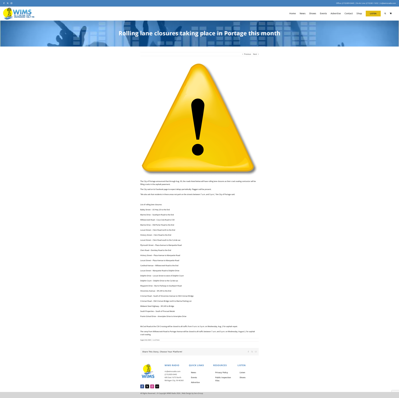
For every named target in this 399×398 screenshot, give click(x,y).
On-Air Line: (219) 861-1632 (367, 3)
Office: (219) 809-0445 (345, 3)
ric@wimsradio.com (388, 3)
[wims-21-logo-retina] (18, 8)
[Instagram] (152, 386)
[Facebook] (142, 386)
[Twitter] (147, 386)
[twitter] (8, 3)
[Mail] (157, 386)
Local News (156, 340)
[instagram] (11, 3)
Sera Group (198, 393)
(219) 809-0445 (171, 374)
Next (255, 54)
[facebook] (4, 3)
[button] (385, 13)
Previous (247, 54)
